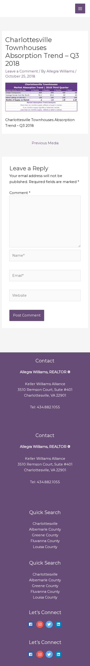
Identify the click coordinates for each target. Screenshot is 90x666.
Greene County (45, 535)
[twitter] (50, 624)
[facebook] (31, 624)
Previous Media (45, 143)
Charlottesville (45, 524)
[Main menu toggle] (80, 9)
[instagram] (40, 624)
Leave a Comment (21, 71)
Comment (19, 193)
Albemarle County (45, 529)
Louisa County (45, 547)
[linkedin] (59, 624)
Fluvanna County (45, 541)
